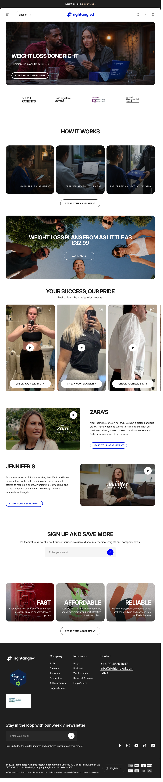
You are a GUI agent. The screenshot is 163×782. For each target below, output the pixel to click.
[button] (30, 348)
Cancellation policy (91, 772)
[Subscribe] (110, 552)
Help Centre (80, 683)
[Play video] (30, 348)
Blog (75, 663)
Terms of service (40, 772)
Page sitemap (57, 688)
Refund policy (12, 772)
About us (55, 673)
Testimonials (80, 673)
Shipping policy (55, 772)
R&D (52, 663)
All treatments (58, 683)
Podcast (78, 668)
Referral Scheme (83, 678)
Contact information (72, 772)
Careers (54, 668)
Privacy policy (25, 772)
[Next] (147, 348)
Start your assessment (80, 203)
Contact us (56, 678)
